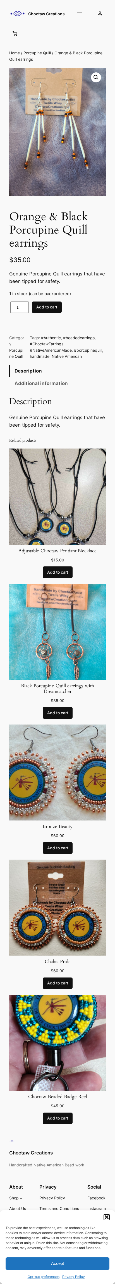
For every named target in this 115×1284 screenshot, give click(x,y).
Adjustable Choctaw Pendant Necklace (57, 551)
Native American (67, 356)
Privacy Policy (73, 1277)
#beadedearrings (79, 337)
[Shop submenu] (21, 1198)
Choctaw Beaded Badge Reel (57, 1097)
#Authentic (51, 337)
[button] (106, 1217)
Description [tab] (28, 371)
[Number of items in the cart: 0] (15, 33)
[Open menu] (79, 14)
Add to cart (46, 307)
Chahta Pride (58, 961)
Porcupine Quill (37, 52)
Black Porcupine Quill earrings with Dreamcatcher (57, 688)
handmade (39, 356)
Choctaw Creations (46, 13)
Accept (57, 1263)
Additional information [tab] (41, 383)
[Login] (100, 14)
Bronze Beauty (57, 826)
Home (14, 52)
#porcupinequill (88, 350)
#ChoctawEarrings (46, 343)
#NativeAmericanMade (51, 350)
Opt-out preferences (43, 1277)
